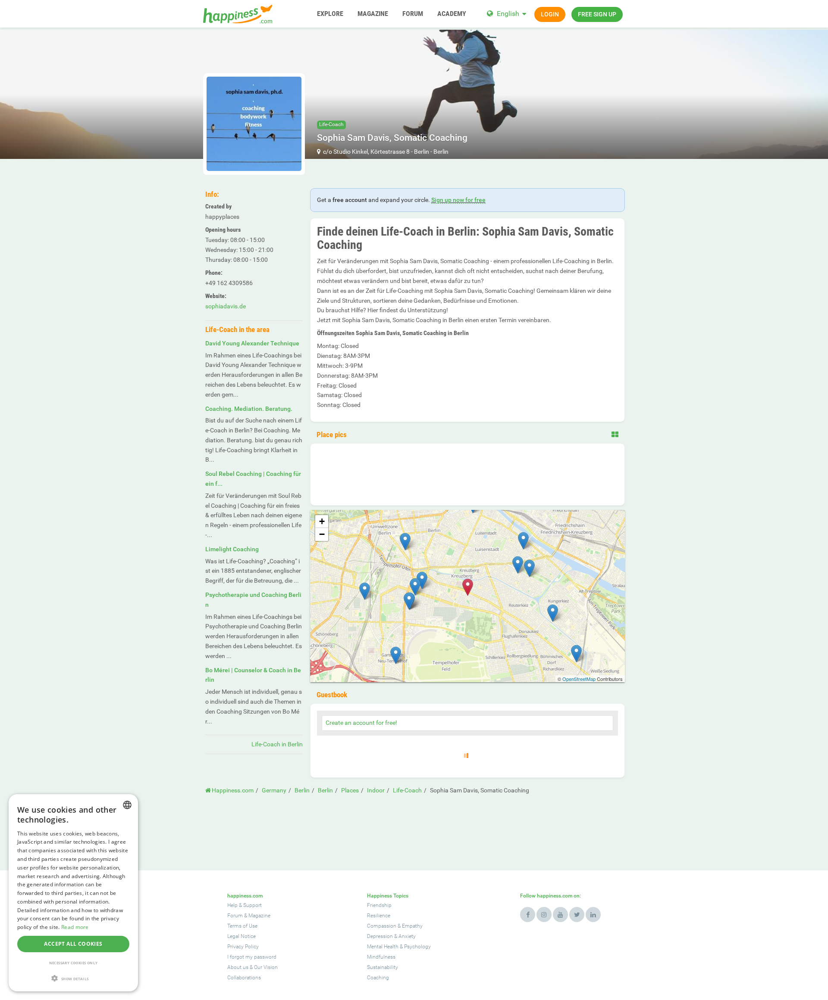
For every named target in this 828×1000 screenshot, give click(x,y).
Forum (235, 916)
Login (550, 14)
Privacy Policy (243, 947)
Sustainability (382, 967)
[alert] (73, 892)
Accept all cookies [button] (73, 943)
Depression (380, 936)
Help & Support (244, 905)
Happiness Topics (387, 896)
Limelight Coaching (232, 549)
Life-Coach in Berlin (277, 744)
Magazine (259, 916)
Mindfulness (381, 957)
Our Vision (266, 967)
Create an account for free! (361, 722)
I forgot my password (251, 957)
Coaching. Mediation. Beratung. (248, 408)
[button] (73, 978)
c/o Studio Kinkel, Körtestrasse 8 (366, 151)
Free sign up (597, 14)
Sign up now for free (458, 199)
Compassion (381, 926)
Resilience (378, 916)
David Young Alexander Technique (252, 343)
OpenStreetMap (579, 678)
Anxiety (407, 936)
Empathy (412, 926)
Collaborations (244, 978)
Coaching (378, 978)
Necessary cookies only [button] (73, 962)
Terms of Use (242, 926)
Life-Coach (331, 124)
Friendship (379, 905)
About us (237, 967)
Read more (75, 927)
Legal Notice (241, 936)
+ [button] (322, 521)
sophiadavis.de (225, 306)
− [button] (322, 534)
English (508, 13)
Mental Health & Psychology (399, 947)
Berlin (421, 151)
